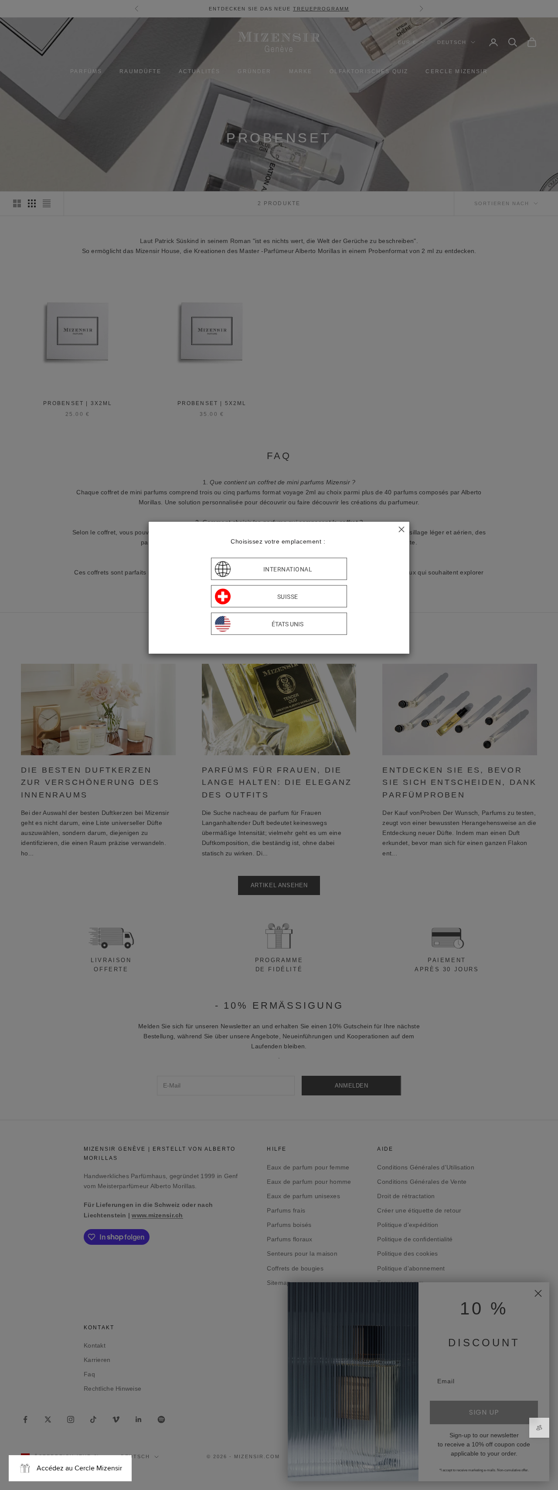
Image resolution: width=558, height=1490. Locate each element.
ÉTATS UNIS (287, 623)
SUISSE (287, 596)
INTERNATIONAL (288, 568)
